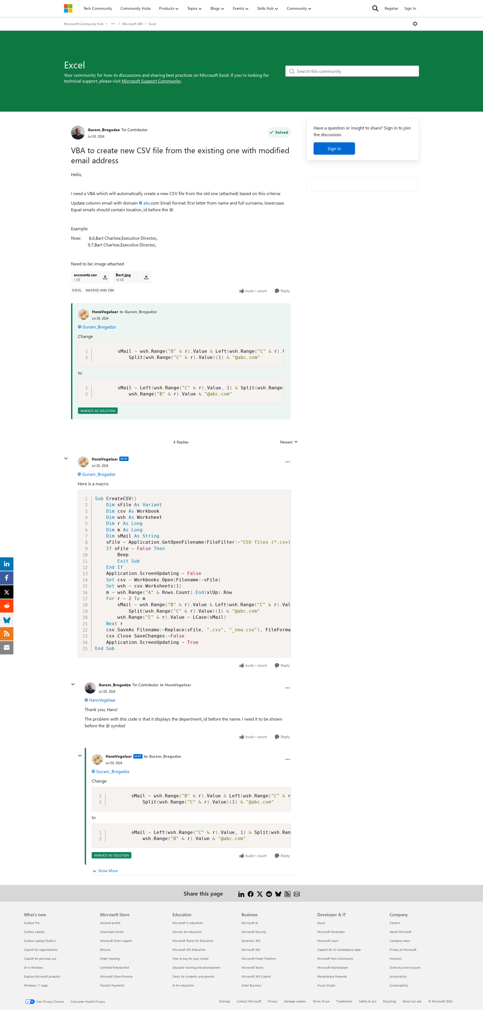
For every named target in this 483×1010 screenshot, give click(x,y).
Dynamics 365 (251, 941)
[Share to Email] (297, 893)
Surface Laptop (34, 932)
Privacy (272, 1001)
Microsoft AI (250, 923)
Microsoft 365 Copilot (256, 976)
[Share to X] (260, 893)
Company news (400, 941)
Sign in (334, 148)
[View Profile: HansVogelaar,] (83, 314)
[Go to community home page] (68, 8)
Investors (396, 958)
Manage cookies (295, 1001)
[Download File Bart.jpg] (146, 277)
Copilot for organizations (41, 949)
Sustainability (399, 985)
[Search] (375, 8)
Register (391, 8)
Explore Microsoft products (42, 976)
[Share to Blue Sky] (278, 893)
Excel (152, 23)
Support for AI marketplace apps (339, 949)
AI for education (183, 985)
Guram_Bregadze (104, 129)
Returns (105, 949)
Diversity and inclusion (405, 967)
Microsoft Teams (253, 967)
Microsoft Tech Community (335, 958)
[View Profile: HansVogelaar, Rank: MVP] (83, 461)
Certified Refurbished (114, 967)
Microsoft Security (254, 932)
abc (146, 203)
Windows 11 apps (36, 985)
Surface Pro (31, 923)
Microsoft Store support (116, 941)
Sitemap (224, 1001)
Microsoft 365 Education (188, 949)
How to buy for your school (190, 958)
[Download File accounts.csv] (105, 277)
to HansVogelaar (175, 684)
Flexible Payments (112, 985)
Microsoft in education (187, 923)
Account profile (110, 923)
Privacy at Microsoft (403, 949)
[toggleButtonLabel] (415, 24)
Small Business (252, 985)
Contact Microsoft (249, 1001)
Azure (321, 923)
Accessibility (398, 976)
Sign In (410, 8)
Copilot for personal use (40, 958)
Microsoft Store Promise (116, 976)
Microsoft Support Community (151, 81)
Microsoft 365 (132, 23)
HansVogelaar (105, 311)
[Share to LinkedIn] (241, 893)
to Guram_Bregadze (138, 311)
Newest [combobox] (289, 442)
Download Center (112, 932)
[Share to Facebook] (251, 893)
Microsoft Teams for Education (192, 941)
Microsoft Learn (327, 941)
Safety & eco (367, 1001)
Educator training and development (196, 967)
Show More (108, 870)
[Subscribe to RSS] (287, 893)
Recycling (389, 1001)
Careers (395, 923)
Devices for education (187, 932)
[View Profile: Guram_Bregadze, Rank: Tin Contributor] (78, 133)
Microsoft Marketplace (332, 967)
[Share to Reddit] (269, 893)
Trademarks (344, 1001)
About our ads (412, 1001)
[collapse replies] (66, 458)
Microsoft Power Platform (259, 958)
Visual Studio (326, 985)
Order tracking (110, 958)
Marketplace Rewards (332, 976)
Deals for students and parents (193, 976)
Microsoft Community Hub (83, 23)
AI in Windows (33, 967)
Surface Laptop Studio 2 (40, 941)
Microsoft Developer (331, 932)
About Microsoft (400, 932)
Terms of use (321, 1001)
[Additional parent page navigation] (113, 24)
